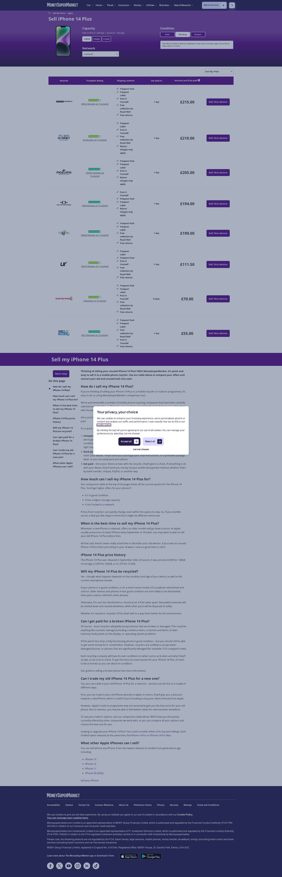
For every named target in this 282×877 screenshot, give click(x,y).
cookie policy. (104, 425)
